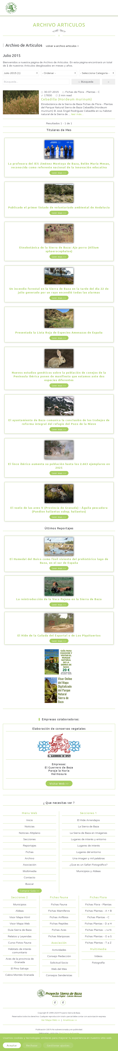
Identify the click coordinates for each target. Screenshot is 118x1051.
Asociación (29, 864)
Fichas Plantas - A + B (98, 910)
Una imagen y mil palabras (88, 858)
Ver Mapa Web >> (50, 1020)
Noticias (30, 826)
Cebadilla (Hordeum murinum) (66, 99)
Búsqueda (86, 81)
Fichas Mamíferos (59, 910)
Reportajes (29, 845)
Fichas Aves (59, 929)
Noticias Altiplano (29, 833)
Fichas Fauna (59, 904)
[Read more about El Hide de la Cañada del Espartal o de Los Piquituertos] (59, 623)
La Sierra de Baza (88, 826)
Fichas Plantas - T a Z (98, 942)
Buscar (29, 884)
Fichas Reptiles (59, 923)
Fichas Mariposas (59, 936)
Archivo (29, 858)
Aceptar (12, 1045)
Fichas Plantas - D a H (98, 923)
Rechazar (32, 1045)
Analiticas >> (70, 1020)
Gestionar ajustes (58, 1045)
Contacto (29, 877)
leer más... (77, 114)
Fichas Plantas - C (98, 917)
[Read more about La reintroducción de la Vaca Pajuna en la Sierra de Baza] (59, 586)
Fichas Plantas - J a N (98, 929)
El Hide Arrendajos (88, 820)
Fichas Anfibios (59, 917)
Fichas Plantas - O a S (98, 936)
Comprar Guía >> (29, 890)
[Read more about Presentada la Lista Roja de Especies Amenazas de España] (59, 318)
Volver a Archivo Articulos (61, 46)
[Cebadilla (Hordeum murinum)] (21, 102)
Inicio (29, 820)
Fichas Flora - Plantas (98, 904)
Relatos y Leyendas (20, 936)
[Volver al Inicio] (10, 7)
